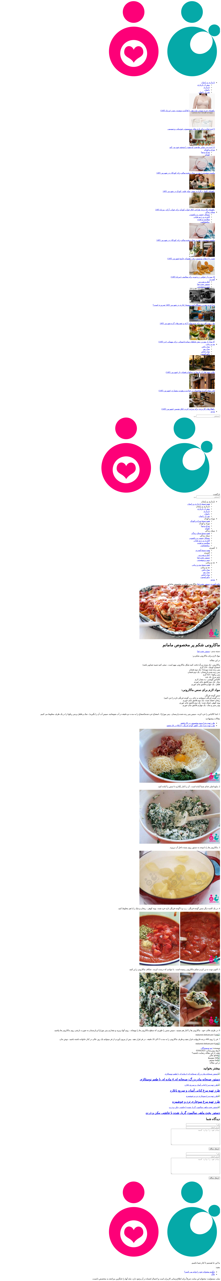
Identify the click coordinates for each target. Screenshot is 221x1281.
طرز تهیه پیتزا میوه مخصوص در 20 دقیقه (198, 723)
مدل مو (206, 349)
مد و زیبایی (210, 344)
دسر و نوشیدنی (203, 287)
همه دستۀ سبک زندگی (200, 533)
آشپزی (212, 279)
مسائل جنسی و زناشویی (199, 214)
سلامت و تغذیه (203, 219)
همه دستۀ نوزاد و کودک (200, 521)
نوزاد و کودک (209, 150)
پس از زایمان (204, 92)
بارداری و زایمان (208, 82)
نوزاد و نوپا (205, 152)
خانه (218, 584)
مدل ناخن (206, 347)
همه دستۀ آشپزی (202, 550)
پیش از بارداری (203, 85)
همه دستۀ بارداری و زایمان (198, 504)
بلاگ (213, 1274)
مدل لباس (205, 351)
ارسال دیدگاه (214, 1149)
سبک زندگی (210, 212)
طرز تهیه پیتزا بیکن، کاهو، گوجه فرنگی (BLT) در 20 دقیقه (191, 725)
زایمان (207, 90)
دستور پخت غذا (203, 284)
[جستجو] (195, 416)
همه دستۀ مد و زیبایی (201, 565)
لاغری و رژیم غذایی (202, 217)
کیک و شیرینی (204, 282)
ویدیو (213, 411)
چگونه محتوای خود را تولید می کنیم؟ (199, 1272)
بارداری (206, 87)
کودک (207, 155)
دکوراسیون (205, 354)
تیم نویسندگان (206, 1048)
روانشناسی (205, 222)
